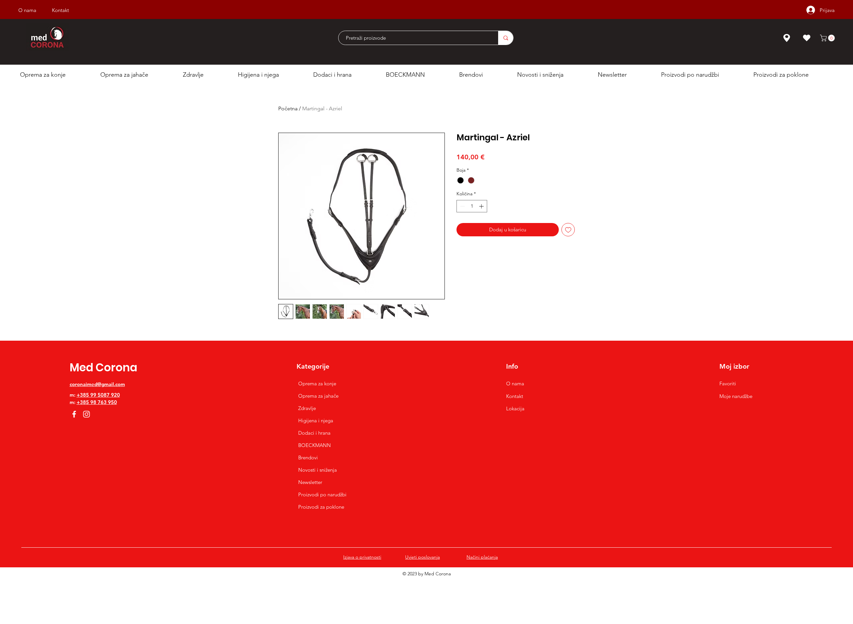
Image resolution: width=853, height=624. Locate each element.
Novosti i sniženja (317, 470)
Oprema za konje (317, 383)
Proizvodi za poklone (321, 507)
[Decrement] (461, 206)
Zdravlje (307, 408)
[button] (828, 38)
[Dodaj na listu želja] (568, 230)
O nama (515, 383)
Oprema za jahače (318, 396)
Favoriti (727, 383)
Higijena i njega (315, 420)
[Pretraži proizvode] (505, 38)
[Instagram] (86, 414)
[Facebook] (74, 414)
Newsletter (310, 482)
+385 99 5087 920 (98, 395)
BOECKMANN (314, 445)
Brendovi (308, 457)
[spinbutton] (472, 206)
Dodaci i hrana (314, 433)
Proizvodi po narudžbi (322, 494)
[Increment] (482, 206)
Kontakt (514, 396)
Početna (288, 108)
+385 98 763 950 (97, 402)
